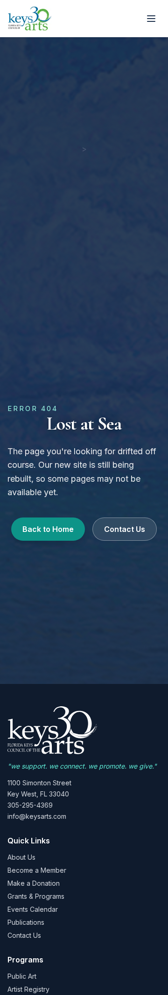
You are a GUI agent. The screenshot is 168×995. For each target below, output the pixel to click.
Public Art (21, 976)
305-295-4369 (30, 805)
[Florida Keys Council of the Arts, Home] (29, 19)
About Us (21, 857)
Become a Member (36, 870)
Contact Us (124, 529)
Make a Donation (33, 883)
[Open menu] (151, 18)
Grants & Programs (35, 896)
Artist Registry (28, 989)
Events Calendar (32, 909)
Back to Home (48, 529)
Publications (25, 922)
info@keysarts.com (36, 816)
